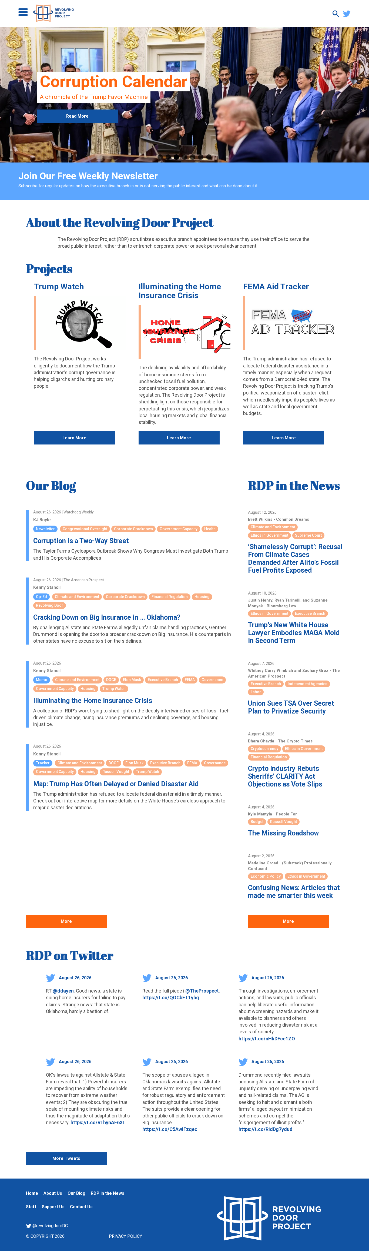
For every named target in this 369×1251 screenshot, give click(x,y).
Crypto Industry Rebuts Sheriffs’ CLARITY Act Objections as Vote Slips (285, 776)
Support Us (53, 1206)
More (66, 921)
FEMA (190, 680)
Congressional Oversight (85, 529)
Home (32, 1193)
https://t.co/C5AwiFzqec (169, 1129)
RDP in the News (294, 485)
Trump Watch (59, 286)
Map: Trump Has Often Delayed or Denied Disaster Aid (116, 784)
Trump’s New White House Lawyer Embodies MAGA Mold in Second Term (294, 633)
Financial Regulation (170, 597)
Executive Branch (163, 680)
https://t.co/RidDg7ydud (266, 1129)
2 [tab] (168, 157)
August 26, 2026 (74, 977)
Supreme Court (308, 535)
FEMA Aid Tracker (276, 286)
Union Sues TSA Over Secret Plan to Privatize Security (291, 707)
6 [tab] (200, 157)
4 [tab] (184, 157)
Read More (77, 144)
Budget (257, 821)
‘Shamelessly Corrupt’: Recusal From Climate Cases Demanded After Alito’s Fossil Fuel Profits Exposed (295, 558)
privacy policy (125, 1236)
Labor (256, 692)
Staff (31, 1206)
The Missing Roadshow (283, 833)
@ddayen (63, 991)
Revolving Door (49, 605)
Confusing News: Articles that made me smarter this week (294, 892)
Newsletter (45, 529)
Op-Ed (41, 597)
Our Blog (51, 485)
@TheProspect (202, 991)
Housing (202, 597)
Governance (212, 680)
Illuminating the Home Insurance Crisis (180, 291)
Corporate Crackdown (133, 529)
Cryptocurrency (264, 748)
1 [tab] (160, 157)
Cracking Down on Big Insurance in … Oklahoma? (106, 617)
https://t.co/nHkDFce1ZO (267, 1038)
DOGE (111, 680)
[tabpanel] (184, 94)
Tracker (43, 763)
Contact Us (81, 1206)
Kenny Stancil (47, 587)
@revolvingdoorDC (49, 1225)
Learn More (74, 437)
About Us (52, 1193)
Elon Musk (132, 680)
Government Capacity (178, 529)
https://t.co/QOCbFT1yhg (170, 997)
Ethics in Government (269, 535)
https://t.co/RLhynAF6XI (97, 1122)
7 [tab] (209, 157)
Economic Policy (266, 876)
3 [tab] (176, 157)
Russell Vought (115, 771)
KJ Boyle (42, 519)
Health (210, 529)
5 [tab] (192, 157)
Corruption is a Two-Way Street (81, 541)
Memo (41, 680)
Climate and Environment (77, 597)
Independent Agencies (307, 684)
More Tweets (66, 1158)
